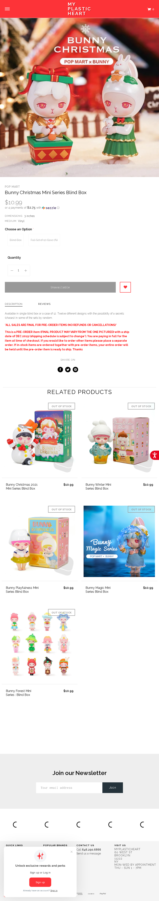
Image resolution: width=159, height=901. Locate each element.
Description (13, 304)
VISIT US (120, 845)
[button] (68, 208)
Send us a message (88, 853)
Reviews (44, 304)
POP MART (12, 186)
